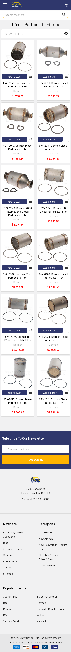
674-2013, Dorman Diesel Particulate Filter (18, 400)
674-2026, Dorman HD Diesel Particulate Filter (17, 338)
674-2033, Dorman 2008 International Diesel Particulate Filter (18, 211)
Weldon (41, 615)
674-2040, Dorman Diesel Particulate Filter (53, 275)
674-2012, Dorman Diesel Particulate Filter (53, 400)
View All (41, 621)
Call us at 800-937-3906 (35, 499)
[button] (66, 33)
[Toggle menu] (4, 4)
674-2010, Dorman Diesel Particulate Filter (17, 147)
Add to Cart (15, 76)
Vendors (7, 555)
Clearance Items (48, 565)
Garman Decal (11, 621)
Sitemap (8, 573)
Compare (30, 76)
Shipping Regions (13, 548)
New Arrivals (46, 538)
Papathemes (55, 641)
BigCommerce (16, 641)
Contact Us (9, 567)
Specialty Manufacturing (51, 608)
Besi (5, 602)
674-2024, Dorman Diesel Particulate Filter (53, 338)
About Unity (10, 561)
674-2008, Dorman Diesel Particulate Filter (53, 84)
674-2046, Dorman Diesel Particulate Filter (17, 84)
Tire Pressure (46, 532)
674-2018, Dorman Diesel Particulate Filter (53, 147)
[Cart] (67, 4)
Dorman (41, 602)
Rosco (7, 608)
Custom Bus (10, 596)
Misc (5, 615)
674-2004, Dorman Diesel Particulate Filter (17, 275)
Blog (5, 542)
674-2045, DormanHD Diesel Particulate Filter (53, 209)
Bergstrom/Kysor (47, 596)
